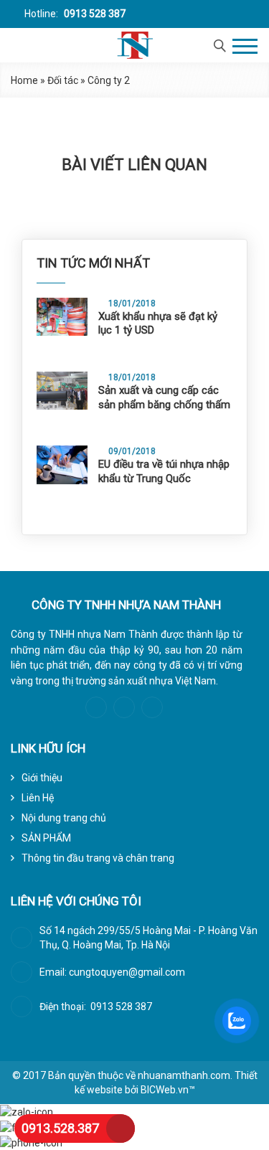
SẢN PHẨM (46, 838)
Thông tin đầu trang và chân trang (98, 858)
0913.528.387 (60, 1128)
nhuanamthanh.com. (185, 1075)
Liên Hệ (38, 797)
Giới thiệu (42, 777)
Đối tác (62, 80)
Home (24, 80)
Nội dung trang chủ (64, 818)
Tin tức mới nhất (93, 262)
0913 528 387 (94, 13)
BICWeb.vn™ (168, 1089)
